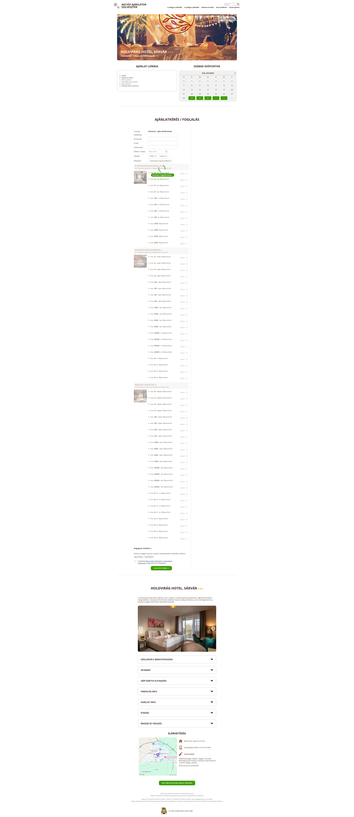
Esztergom (157, 801)
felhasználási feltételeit (153, 561)
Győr (162, 801)
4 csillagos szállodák (191, 7)
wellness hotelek (207, 7)
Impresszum (200, 795)
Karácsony (158, 799)
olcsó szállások (221, 7)
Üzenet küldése (189, 754)
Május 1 (164, 799)
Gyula (166, 801)
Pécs (195, 801)
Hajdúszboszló (173, 801)
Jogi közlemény (182, 795)
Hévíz (185, 801)
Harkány (180, 801)
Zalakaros (220, 801)
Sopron (209, 801)
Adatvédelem (173, 795)
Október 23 (177, 799)
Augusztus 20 (145, 799)
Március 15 (170, 799)
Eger (152, 801)
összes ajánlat (234, 7)
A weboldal (142, 561)
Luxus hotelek (208, 799)
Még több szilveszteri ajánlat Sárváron (177, 783)
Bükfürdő (147, 801)
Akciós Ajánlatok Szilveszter (134, 6)
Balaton (133, 801)
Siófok (204, 801)
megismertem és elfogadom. (156, 563)
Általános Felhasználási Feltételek (160, 795)
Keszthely (190, 801)
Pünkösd (183, 799)
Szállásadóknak (191, 795)
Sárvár (199, 801)
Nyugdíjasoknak (199, 799)
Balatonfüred (140, 801)
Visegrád (214, 801)
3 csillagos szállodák (174, 7)
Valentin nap (190, 799)
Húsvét (152, 799)
